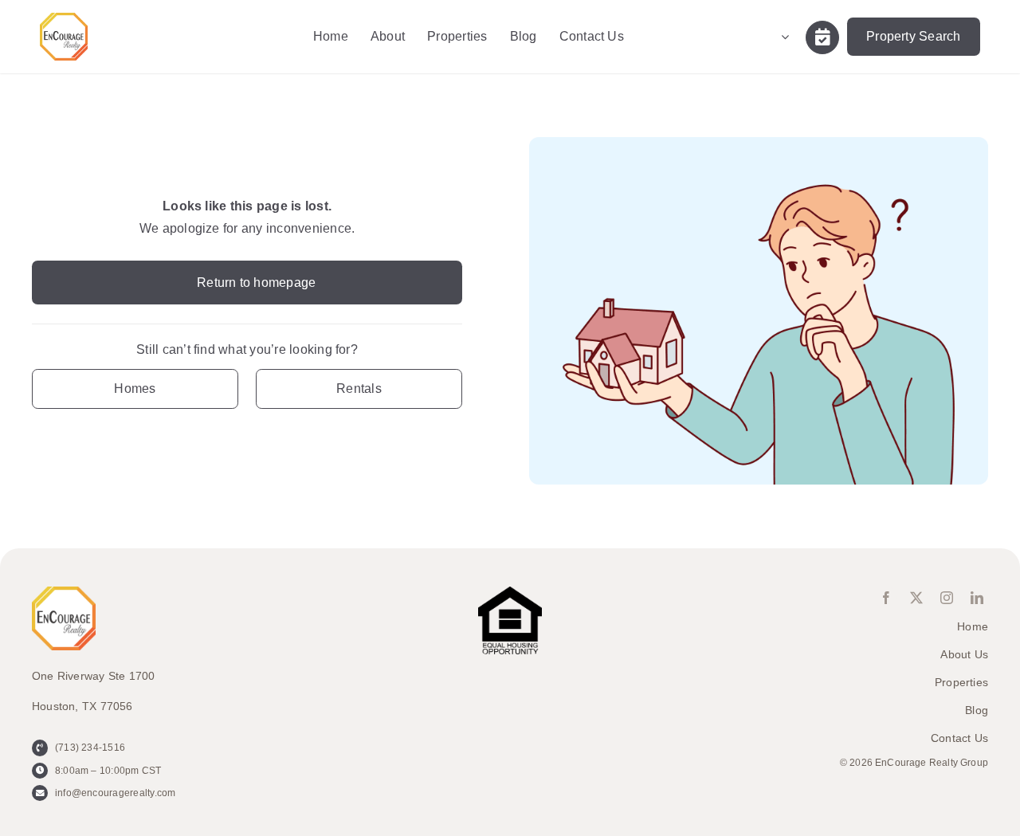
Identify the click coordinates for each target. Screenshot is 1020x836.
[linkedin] (977, 598)
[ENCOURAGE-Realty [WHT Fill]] (64, 19)
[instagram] (947, 598)
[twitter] (916, 598)
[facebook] (886, 598)
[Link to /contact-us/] (822, 37)
